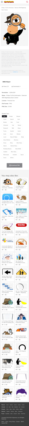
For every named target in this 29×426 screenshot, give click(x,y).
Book (16, 411)
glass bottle (18, 148)
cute (18, 119)
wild (13, 128)
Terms (6, 421)
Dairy (11, 413)
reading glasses (7, 148)
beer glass (13, 151)
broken (5, 122)
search (12, 119)
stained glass (13, 145)
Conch (23, 404)
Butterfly (16, 407)
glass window (6, 140)
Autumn (11, 404)
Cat (19, 407)
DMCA (22, 421)
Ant (7, 407)
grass (4, 142)
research (5, 128)
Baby (11, 409)
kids (12, 122)
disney (19, 125)
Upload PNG (4, 423)
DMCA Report (6, 81)
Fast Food (23, 413)
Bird (12, 407)
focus (4, 157)
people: (3, 409)
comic (4, 119)
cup (13, 125)
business (16, 140)
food (18, 122)
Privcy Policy (12, 421)
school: (3, 411)
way (4, 116)
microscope (6, 154)
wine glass (19, 142)
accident (15, 154)
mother (21, 409)
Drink (19, 413)
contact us (15, 71)
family (17, 409)
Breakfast (7, 413)
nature (5, 145)
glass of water (13, 137)
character (5, 125)
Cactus (19, 404)
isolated (5, 151)
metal (22, 137)
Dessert (15, 413)
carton (19, 131)
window (18, 134)
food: (3, 413)
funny (4, 131)
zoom (11, 134)
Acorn (7, 404)
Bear (10, 407)
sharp (19, 128)
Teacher (12, 411)
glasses (18, 116)
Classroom (20, 411)
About (2, 421)
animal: (3, 407)
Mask (7, 409)
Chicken (23, 407)
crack (4, 134)
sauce (22, 154)
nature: (3, 404)
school (11, 157)
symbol (12, 131)
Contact (18, 421)
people (11, 116)
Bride (14, 409)
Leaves (15, 404)
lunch (4, 137)
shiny (11, 142)
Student (8, 411)
